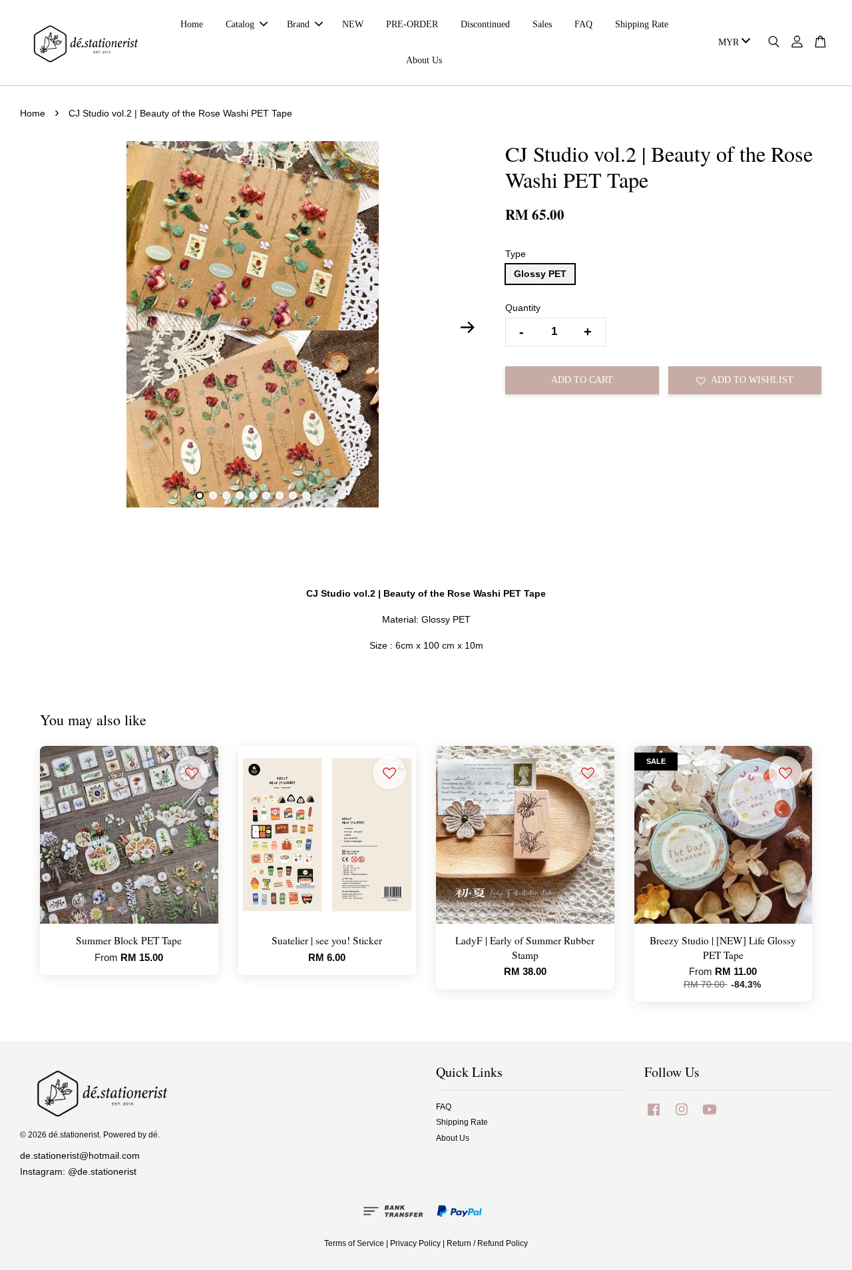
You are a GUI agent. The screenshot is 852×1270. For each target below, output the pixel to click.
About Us (424, 60)
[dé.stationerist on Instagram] (681, 1116)
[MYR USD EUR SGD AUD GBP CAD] (731, 42)
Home (191, 24)
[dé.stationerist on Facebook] (653, 1116)
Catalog (240, 24)
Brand (298, 24)
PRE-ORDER (412, 24)
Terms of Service (354, 1243)
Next (467, 327)
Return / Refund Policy (487, 1243)
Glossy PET (540, 273)
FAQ (583, 24)
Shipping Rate (641, 24)
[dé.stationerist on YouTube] (709, 1116)
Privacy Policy (415, 1243)
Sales (542, 24)
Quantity (522, 307)
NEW (352, 24)
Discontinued (485, 24)
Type (515, 253)
